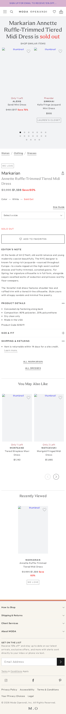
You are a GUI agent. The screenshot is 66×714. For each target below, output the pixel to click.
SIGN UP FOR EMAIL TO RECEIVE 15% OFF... (33, 3)
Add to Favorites (35, 239)
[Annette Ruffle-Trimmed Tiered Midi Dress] (33, 529)
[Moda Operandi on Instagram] (6, 680)
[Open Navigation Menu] (5, 12)
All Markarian (33, 361)
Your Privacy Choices (13, 696)
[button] (59, 475)
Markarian (10, 173)
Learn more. (11, 350)
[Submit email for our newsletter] (61, 662)
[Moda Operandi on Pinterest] (60, 680)
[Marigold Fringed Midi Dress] (49, 417)
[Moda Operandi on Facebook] (33, 680)
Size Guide (59, 207)
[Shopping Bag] (61, 12)
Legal (31, 696)
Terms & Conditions (48, 689)
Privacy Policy (9, 689)
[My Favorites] (54, 11)
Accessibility (27, 689)
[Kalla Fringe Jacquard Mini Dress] (49, 71)
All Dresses (33, 368)
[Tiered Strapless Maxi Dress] (17, 417)
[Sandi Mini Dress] (17, 71)
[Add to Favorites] (28, 51)
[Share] (63, 173)
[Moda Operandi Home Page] (33, 12)
